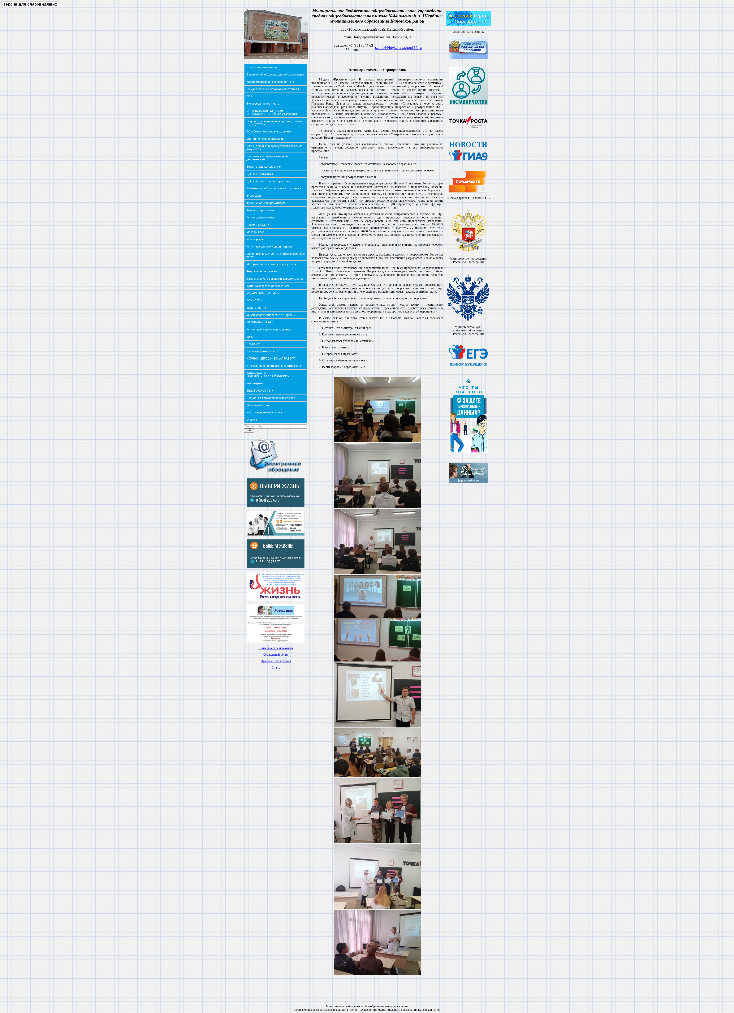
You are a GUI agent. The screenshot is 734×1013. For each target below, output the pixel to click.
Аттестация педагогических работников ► (274, 365)
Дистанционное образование (265, 138)
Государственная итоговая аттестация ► (273, 89)
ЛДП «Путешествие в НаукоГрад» (268, 181)
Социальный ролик (275, 654)
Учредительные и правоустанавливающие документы (274, 147)
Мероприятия (255, 232)
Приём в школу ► (258, 224)
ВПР (249, 96)
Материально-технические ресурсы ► (271, 264)
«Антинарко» (254, 383)
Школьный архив (257, 405)
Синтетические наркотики (275, 648)
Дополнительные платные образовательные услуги (275, 255)
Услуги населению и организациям (269, 246)
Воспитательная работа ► (264, 166)
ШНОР (250, 336)
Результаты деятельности (263, 271)
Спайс (276, 667)
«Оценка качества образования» (268, 285)
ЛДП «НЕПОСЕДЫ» (259, 173)
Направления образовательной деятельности (267, 158)
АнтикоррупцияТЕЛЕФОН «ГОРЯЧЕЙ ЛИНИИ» (267, 375)
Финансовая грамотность (262, 103)
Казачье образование (260, 210)
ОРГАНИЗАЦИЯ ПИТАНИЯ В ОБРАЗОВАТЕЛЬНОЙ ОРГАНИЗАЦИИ (272, 112)
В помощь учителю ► (260, 351)
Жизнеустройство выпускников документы (274, 278)
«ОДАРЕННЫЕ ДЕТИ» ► (263, 293)
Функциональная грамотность (266, 203)
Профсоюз (253, 344)
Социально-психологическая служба (270, 397)
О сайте (251, 419)
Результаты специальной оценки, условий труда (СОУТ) (274, 123)
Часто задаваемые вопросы (264, 412)
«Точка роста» (255, 239)
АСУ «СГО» (254, 300)
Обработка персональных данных (268, 131)
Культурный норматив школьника (268, 329)
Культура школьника (260, 217)
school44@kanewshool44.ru (398, 47)
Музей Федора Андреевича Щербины (271, 315)
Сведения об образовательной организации (275, 74)
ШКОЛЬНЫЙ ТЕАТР (259, 322)
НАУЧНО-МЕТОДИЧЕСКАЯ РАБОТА (271, 358)
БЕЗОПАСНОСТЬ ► (260, 390)
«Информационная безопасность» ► (270, 81)
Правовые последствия (276, 661)
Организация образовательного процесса (273, 188)
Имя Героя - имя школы (261, 67)
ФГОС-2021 (253, 195)
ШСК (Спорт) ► (256, 307)
